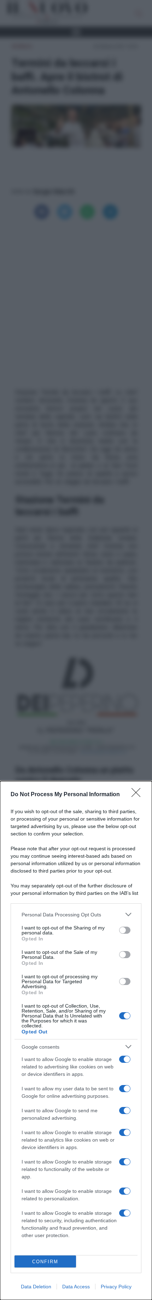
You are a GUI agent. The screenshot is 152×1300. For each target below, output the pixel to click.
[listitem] (76, 914)
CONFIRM (45, 1261)
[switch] (124, 930)
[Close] (138, 794)
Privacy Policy (116, 1286)
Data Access (76, 1286)
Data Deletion (36, 1286)
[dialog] (76, 1040)
